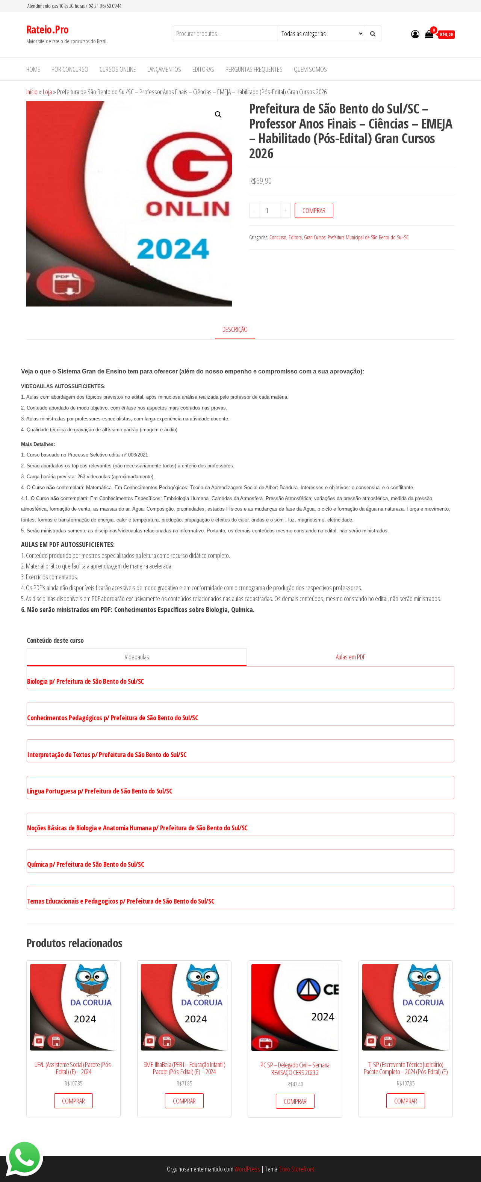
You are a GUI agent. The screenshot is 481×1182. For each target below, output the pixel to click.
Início (32, 91)
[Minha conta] (415, 33)
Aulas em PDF (350, 656)
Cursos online (118, 69)
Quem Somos (310, 69)
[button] (218, 114)
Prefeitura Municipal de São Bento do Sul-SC (368, 237)
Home (33, 69)
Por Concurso (69, 69)
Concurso (277, 237)
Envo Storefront (297, 1168)
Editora (295, 237)
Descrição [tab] (235, 329)
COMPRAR (314, 210)
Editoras (203, 69)
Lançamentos (164, 69)
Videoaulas (137, 656)
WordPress (247, 1168)
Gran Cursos (314, 237)
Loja (47, 91)
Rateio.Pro (47, 29)
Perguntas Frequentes (254, 69)
